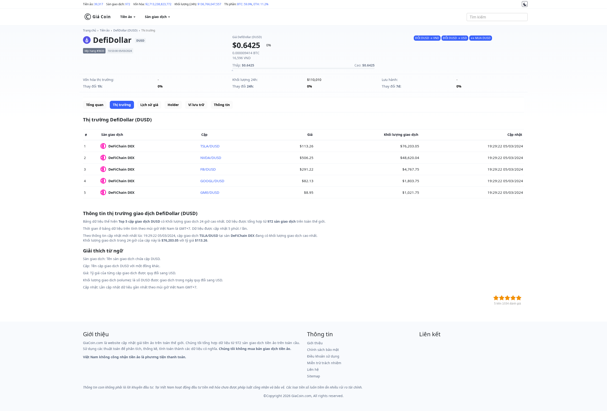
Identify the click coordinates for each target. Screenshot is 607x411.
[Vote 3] (507, 298)
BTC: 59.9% (244, 4)
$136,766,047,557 (209, 4)
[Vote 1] (496, 298)
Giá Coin (97, 16)
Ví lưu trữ (196, 104)
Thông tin (222, 104)
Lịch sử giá (149, 104)
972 (127, 4)
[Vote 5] (519, 298)
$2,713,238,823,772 (158, 4)
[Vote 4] (513, 298)
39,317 (98, 4)
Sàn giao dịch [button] (156, 16)
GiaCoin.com (301, 395)
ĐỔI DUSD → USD (455, 38)
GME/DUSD (209, 192)
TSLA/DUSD (210, 146)
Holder (173, 104)
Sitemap (313, 376)
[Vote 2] (502, 298)
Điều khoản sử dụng (323, 356)
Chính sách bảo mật (323, 349)
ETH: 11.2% (260, 4)
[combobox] (497, 17)
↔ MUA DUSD (481, 38)
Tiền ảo (105, 30)
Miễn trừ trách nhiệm (324, 363)
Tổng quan (94, 104)
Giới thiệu (315, 343)
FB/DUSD (208, 169)
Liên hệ (313, 369)
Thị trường (148, 30)
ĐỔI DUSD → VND (427, 38)
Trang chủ (89, 30)
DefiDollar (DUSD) (125, 30)
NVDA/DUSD (210, 157)
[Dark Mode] (525, 4)
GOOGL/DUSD (212, 180)
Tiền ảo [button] (126, 16)
